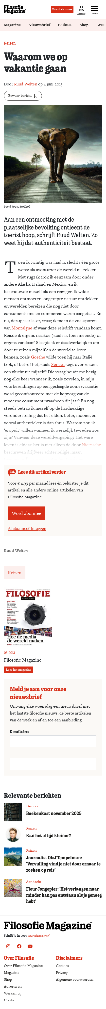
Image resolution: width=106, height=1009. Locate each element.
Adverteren (13, 986)
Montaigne (22, 328)
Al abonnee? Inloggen (27, 528)
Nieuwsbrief (39, 24)
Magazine (12, 24)
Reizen (10, 43)
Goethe (38, 357)
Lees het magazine (18, 669)
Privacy (62, 972)
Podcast (65, 24)
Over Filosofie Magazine (23, 965)
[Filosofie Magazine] (15, 9)
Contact (10, 1000)
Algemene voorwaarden (74, 979)
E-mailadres (19, 731)
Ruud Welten (25, 84)
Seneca (58, 364)
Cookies (62, 965)
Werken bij (12, 993)
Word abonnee (62, 9)
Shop (84, 24)
